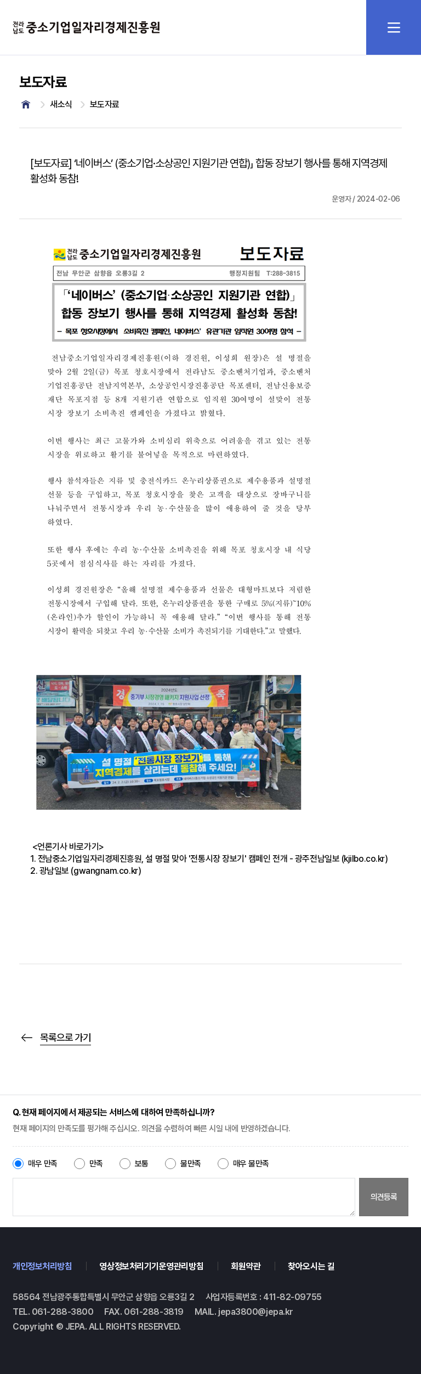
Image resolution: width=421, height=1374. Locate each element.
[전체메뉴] (393, 27)
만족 (96, 1164)
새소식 (61, 104)
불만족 (190, 1164)
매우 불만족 (251, 1164)
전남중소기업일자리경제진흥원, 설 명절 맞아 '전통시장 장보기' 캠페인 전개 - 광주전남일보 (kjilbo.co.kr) (213, 859)
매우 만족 (43, 1164)
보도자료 (105, 104)
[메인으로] (25, 104)
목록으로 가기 (65, 1037)
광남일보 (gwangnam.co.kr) (90, 871)
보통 (142, 1164)
